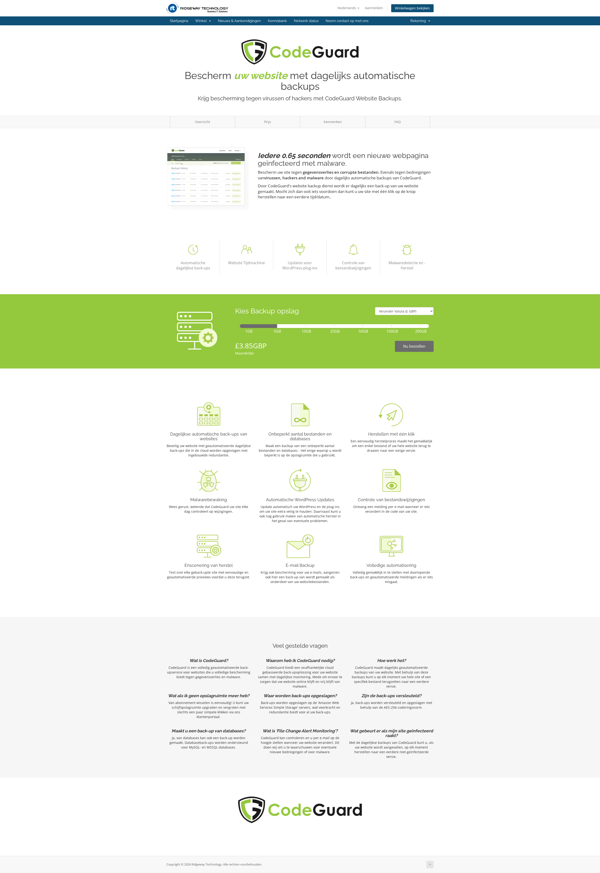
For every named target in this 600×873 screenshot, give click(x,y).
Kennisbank (277, 21)
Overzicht (202, 122)
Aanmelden (374, 8)
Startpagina (179, 21)
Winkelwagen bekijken (412, 8)
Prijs (267, 122)
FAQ (397, 122)
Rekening (419, 21)
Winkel (202, 21)
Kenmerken (333, 122)
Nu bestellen (414, 346)
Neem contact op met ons (347, 21)
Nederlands (347, 8)
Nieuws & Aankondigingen (239, 21)
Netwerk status (306, 21)
